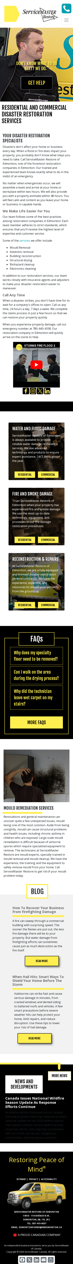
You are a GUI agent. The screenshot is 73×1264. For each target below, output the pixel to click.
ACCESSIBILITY (49, 1179)
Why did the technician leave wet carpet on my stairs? (33, 698)
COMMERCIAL (48, 474)
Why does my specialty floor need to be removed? (36, 656)
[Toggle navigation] (66, 20)
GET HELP (36, 83)
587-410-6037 (39, 1223)
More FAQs (36, 722)
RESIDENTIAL (25, 474)
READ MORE (42, 961)
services (24, 240)
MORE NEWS (59, 1076)
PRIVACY (33, 1179)
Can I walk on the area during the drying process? (36, 675)
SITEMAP (21, 1179)
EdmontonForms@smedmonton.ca (40, 1227)
